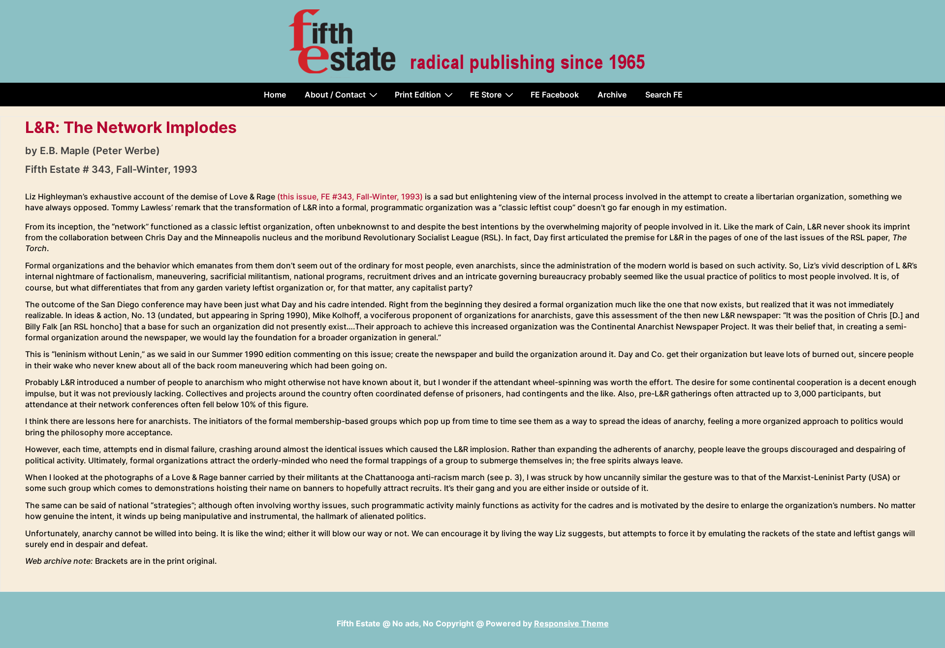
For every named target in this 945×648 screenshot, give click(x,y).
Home (275, 94)
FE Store (486, 94)
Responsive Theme (571, 623)
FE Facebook (555, 94)
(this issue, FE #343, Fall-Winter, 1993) (350, 196)
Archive (612, 94)
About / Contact (335, 94)
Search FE (664, 94)
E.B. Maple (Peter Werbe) (100, 151)
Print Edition (418, 94)
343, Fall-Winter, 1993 (144, 169)
